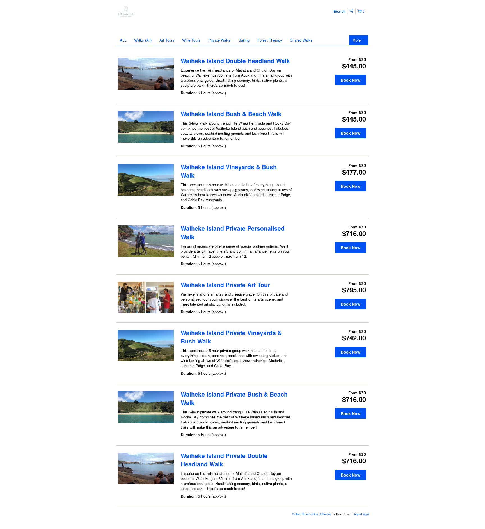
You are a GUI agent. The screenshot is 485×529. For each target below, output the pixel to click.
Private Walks (219, 40)
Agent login (361, 514)
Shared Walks (301, 40)
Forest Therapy (269, 40)
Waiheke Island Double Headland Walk (235, 60)
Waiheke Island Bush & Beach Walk (231, 113)
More (357, 40)
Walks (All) (143, 40)
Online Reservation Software (311, 514)
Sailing (244, 40)
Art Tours (166, 40)
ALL (123, 40)
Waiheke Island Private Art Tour (225, 284)
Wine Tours (191, 40)
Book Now (350, 80)
